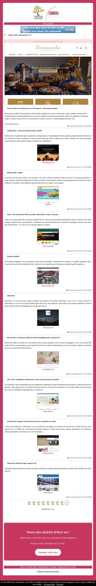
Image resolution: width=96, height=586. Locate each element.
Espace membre (43, 567)
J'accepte (60, 584)
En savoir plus (49, 584)
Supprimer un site (63, 567)
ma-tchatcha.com (48, 369)
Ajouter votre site (48, 552)
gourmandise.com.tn (11, 124)
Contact (73, 567)
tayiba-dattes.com (48, 162)
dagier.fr (48, 204)
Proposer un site (31, 567)
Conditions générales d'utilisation (48, 572)
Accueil (22, 567)
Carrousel (53, 567)
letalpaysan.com (48, 453)
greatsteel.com (48, 492)
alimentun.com (48, 327)
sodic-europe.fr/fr (48, 246)
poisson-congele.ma (48, 285)
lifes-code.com (48, 411)
